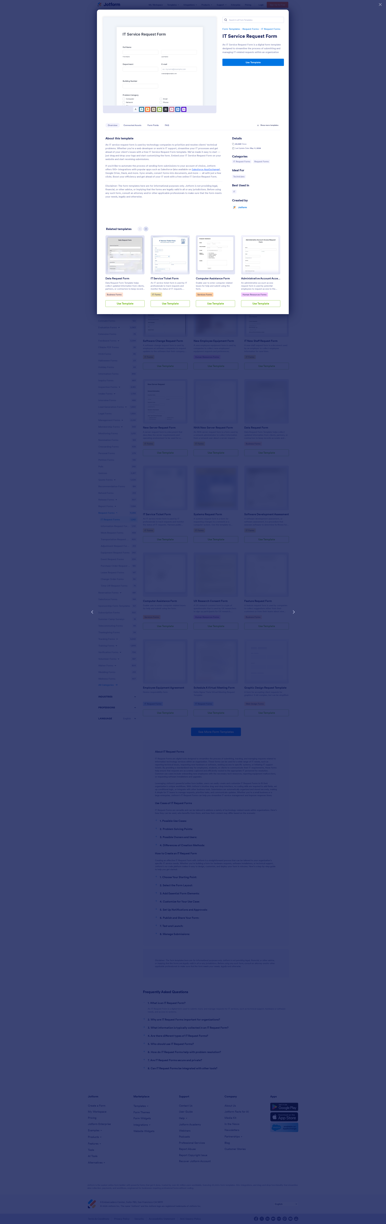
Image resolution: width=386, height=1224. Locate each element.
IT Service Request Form (249, 36)
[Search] (225, 20)
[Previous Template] (92, 612)
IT (234, 191)
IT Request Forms (270, 28)
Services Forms (205, 294)
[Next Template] (294, 612)
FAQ (167, 125)
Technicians (239, 176)
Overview (112, 125)
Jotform (242, 207)
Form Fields (153, 125)
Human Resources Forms (254, 294)
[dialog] (193, 612)
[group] (125, 273)
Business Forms (114, 294)
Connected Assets (132, 125)
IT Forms (157, 294)
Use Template (253, 62)
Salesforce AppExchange (205, 169)
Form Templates (231, 28)
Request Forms (250, 28)
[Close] (380, 4)
